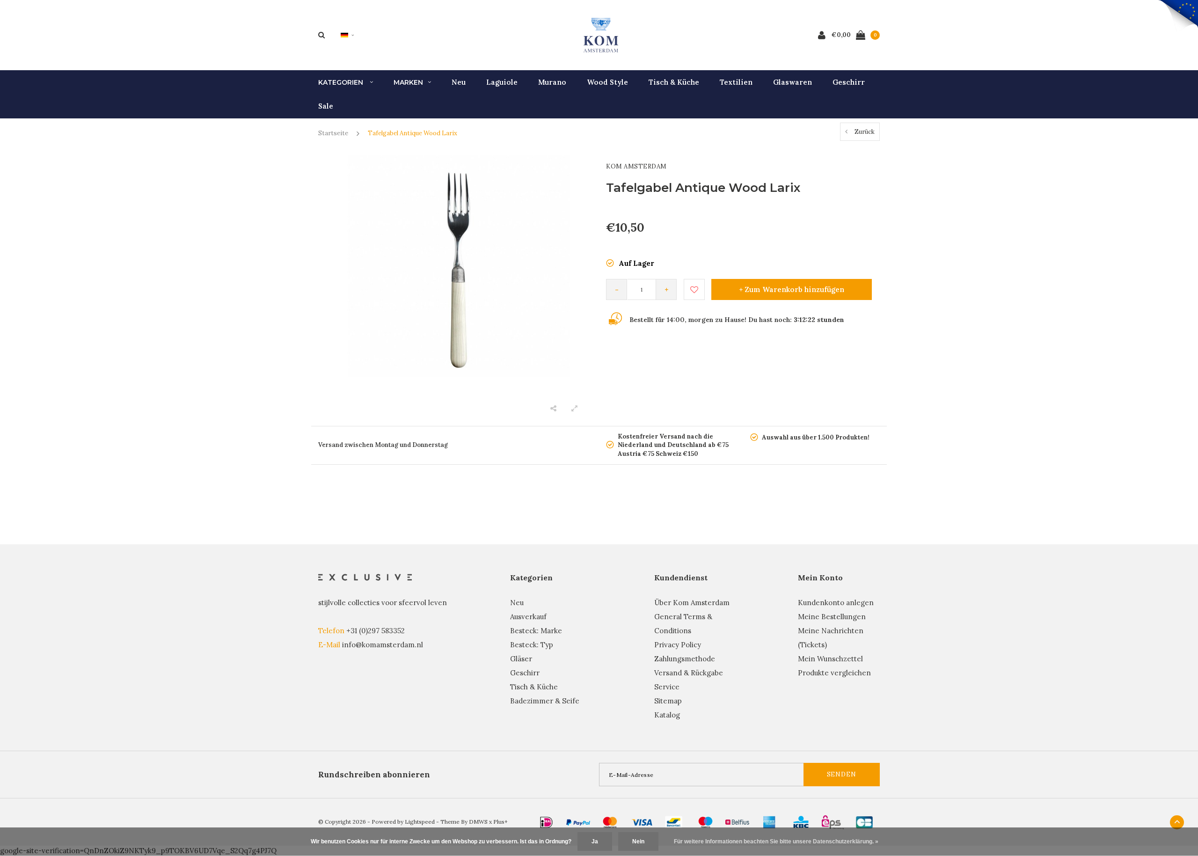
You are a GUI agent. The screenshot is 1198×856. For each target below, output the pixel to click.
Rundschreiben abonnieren (374, 774)
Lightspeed (420, 821)
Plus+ (500, 821)
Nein (638, 841)
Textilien (736, 82)
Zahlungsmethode (684, 658)
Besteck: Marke (536, 630)
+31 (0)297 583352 (375, 630)
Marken (408, 82)
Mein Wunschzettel (830, 658)
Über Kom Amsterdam (692, 602)
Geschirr (849, 82)
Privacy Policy (677, 644)
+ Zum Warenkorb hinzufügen (791, 289)
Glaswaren (792, 82)
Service (666, 686)
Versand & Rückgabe (688, 672)
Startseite (333, 133)
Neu (459, 82)
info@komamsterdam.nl (382, 644)
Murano (552, 82)
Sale (325, 106)
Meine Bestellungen (832, 616)
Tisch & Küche (674, 82)
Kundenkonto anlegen (836, 602)
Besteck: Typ (531, 644)
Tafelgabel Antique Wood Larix (412, 133)
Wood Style (607, 82)
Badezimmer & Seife (544, 700)
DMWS (478, 821)
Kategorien (341, 82)
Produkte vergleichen (834, 672)
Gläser (521, 658)
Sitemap (668, 700)
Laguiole (502, 82)
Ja (595, 841)
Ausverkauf (528, 616)
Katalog (667, 714)
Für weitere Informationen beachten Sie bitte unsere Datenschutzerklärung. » (776, 841)
